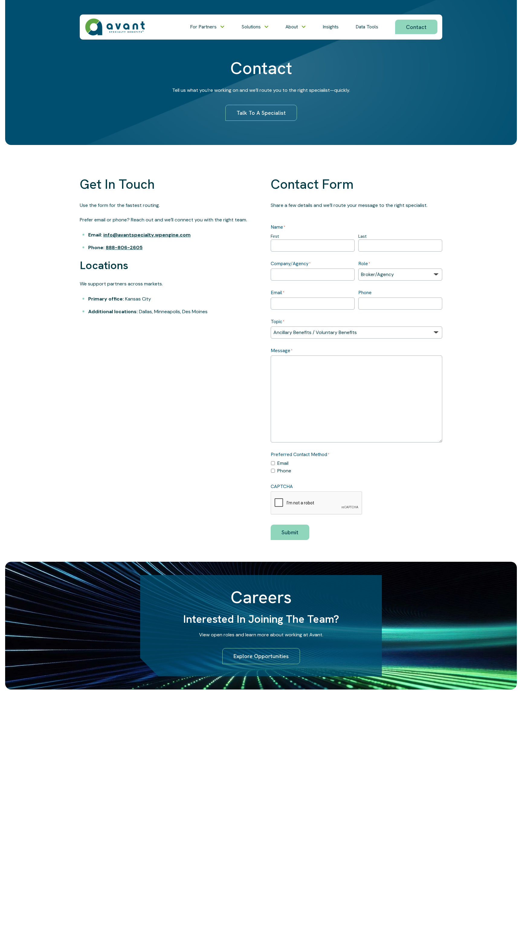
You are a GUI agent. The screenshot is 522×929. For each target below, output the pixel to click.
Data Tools (367, 27)
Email (282, 463)
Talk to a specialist (261, 112)
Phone (284, 471)
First (275, 236)
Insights (331, 27)
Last (362, 236)
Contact (416, 27)
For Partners (203, 27)
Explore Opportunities (261, 656)
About (291, 27)
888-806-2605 (124, 247)
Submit (290, 532)
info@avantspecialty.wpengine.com (147, 235)
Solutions (251, 27)
